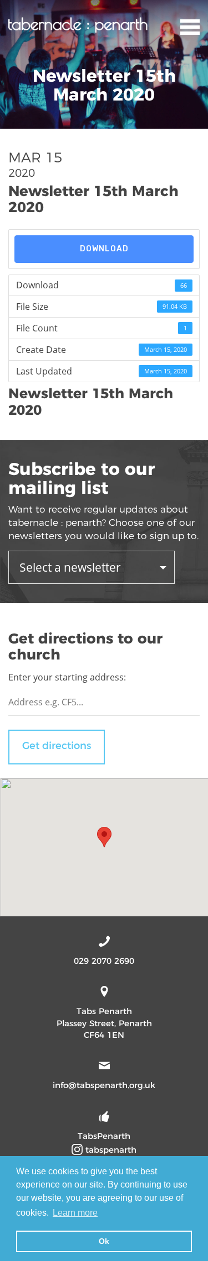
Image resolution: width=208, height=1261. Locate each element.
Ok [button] (104, 1241)
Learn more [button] (75, 1212)
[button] (104, 837)
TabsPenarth (104, 1136)
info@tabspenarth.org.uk (104, 1085)
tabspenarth (109, 1149)
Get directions (56, 746)
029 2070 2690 (104, 961)
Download (104, 249)
